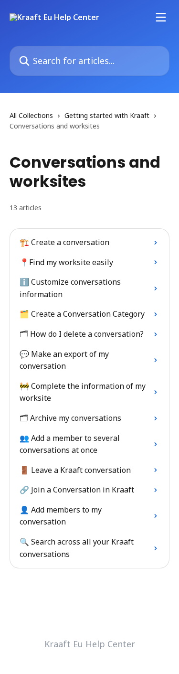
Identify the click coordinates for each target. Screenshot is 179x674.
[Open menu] (160, 17)
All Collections (31, 115)
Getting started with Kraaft (106, 115)
